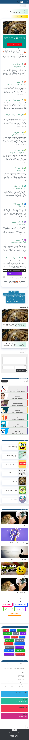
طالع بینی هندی (9, 640)
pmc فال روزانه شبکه (19, 294)
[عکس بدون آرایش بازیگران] (20, 606)
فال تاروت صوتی (20, 654)
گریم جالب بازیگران (7, 604)
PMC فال (11, 292)
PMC (16, 292)
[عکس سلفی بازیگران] (9, 610)
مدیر (22, 16)
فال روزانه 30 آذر (24, 525)
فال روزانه (14, 637)
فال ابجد (16, 633)
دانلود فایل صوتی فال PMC (14, 274)
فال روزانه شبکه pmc (12, 297)
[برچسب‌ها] (21, 663)
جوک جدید (26, 576)
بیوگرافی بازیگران (20, 609)
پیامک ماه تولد (20, 647)
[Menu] (27, 2)
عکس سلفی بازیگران (9, 609)
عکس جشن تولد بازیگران (14, 613)
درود (23, 672)
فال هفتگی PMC (11, 299)
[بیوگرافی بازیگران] (20, 610)
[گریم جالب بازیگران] (7, 606)
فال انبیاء (7, 637)
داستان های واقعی (20, 650)
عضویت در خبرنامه (9, 654)
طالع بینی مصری (19, 640)
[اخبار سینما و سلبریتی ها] (14, 601)
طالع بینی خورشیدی (20, 643)
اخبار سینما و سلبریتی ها (14, 600)
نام (13, 365)
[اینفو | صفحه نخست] (18, 2)
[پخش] (24, 270)
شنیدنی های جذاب (9, 650)
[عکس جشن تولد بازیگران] (14, 615)
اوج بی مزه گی (21, 676)
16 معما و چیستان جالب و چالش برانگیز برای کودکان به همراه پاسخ (15, 542)
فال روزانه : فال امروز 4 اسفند (22, 592)
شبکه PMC (21, 297)
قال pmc (9, 301)
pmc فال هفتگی (8, 294)
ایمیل (25, 365)
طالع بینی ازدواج (8, 643)
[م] (18, 736)
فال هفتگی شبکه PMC (18, 301)
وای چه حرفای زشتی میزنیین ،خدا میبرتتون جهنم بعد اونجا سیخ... (13, 681)
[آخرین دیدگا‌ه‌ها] (7, 663)
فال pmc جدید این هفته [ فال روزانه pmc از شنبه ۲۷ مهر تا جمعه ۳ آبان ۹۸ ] (13, 325)
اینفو (14, 282)
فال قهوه (23, 633)
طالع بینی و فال (22, 6)
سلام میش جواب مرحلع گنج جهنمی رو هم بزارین (14, 686)
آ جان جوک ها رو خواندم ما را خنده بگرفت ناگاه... (14, 668)
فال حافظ (22, 637)
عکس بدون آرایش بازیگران (20, 604)
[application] (14, 270)
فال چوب (6, 630)
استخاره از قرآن (7, 633)
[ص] (11, 736)
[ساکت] (8, 270)
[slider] (5, 270)
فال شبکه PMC (20, 299)
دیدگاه (25, 356)
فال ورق (13, 630)
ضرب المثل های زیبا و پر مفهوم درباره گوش (19, 559)
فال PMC (18, 281)
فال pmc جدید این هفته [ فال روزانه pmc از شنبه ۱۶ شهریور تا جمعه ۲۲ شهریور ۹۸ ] (13, 344)
